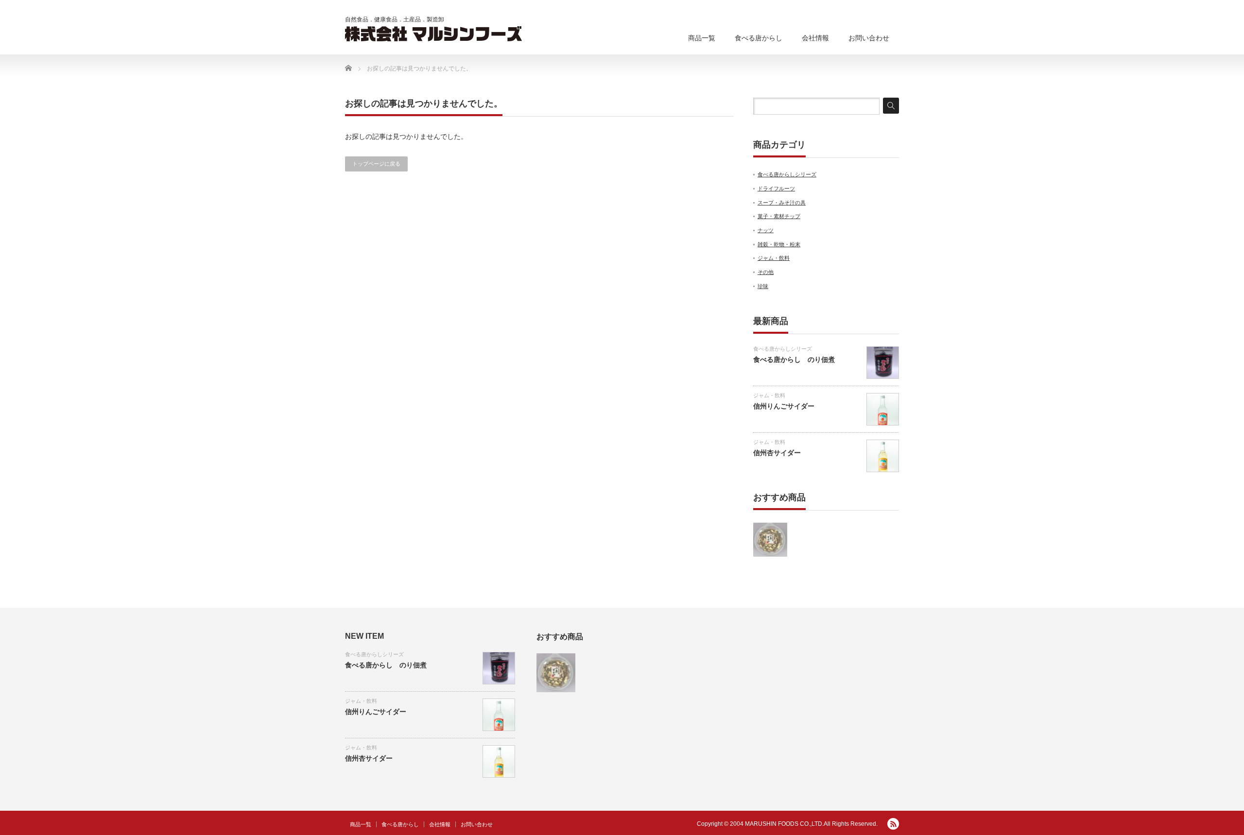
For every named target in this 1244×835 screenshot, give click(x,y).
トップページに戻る (376, 164)
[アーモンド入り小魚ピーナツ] (770, 540)
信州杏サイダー (777, 453)
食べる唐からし (758, 38)
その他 (766, 272)
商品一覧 (701, 38)
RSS (893, 824)
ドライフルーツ (776, 188)
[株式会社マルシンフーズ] (433, 33)
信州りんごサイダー (783, 406)
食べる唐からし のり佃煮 (794, 359)
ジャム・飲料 (774, 258)
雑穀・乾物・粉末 (779, 244)
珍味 (763, 286)
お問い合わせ (868, 38)
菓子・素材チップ (779, 216)
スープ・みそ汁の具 (782, 202)
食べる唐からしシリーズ (787, 174)
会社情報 (815, 38)
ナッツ (766, 230)
